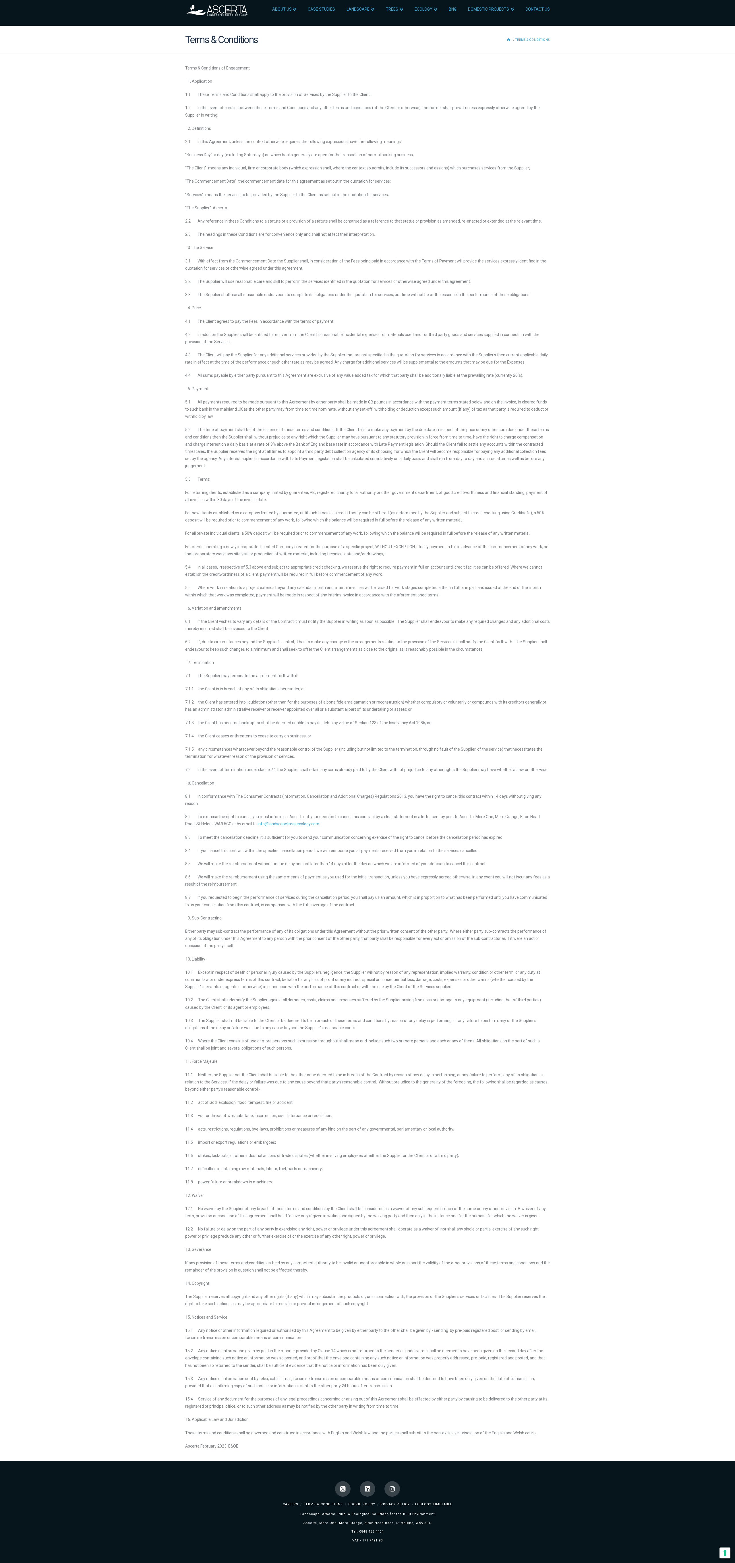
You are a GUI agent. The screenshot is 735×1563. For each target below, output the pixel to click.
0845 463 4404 (371, 1531)
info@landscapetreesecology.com (288, 824)
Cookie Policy (361, 1504)
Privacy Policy (395, 1504)
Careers (290, 1504)
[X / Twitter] (343, 1489)
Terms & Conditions (323, 1504)
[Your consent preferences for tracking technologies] (724, 1552)
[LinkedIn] (367, 1489)
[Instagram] (392, 1489)
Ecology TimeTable (433, 1504)
